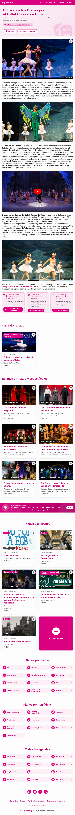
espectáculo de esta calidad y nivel (20, 287)
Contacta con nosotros (37, 806)
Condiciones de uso (17, 801)
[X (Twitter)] (46, 792)
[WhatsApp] (29, 792)
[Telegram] (35, 792)
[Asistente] (40, 2)
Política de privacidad (36, 801)
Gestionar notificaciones (56, 801)
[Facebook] (40, 792)
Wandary (29, 811)
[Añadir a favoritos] (71, 41)
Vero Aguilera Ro (21, 20)
